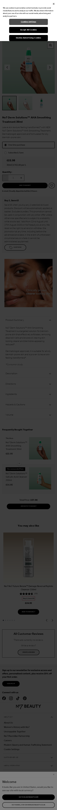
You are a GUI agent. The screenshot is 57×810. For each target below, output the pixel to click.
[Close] (54, 4)
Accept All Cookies (28, 30)
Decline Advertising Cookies (28, 38)
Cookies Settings (28, 22)
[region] (28, 20)
